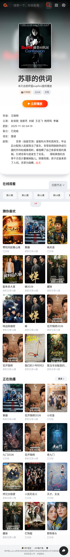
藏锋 (49, 286)
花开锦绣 (8, 365)
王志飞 (39, 120)
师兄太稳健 (9, 493)
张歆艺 (23, 120)
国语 (13, 136)
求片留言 (27, 548)
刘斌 (31, 120)
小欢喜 (51, 415)
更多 (60, 378)
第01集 (9, 195)
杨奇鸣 (48, 120)
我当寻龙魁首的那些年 (57, 365)
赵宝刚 (14, 120)
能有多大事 (9, 286)
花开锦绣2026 (55, 326)
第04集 (56, 195)
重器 (27, 247)
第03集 (41, 195)
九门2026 (8, 454)
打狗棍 (28, 533)
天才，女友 (53, 493)
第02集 (25, 195)
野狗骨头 (52, 533)
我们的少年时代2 (34, 365)
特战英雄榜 (9, 326)
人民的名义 (31, 493)
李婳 (55, 120)
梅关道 (51, 247)
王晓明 (14, 115)
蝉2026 (29, 286)
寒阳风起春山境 (11, 247)
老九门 (51, 454)
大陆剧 (27, 92)
